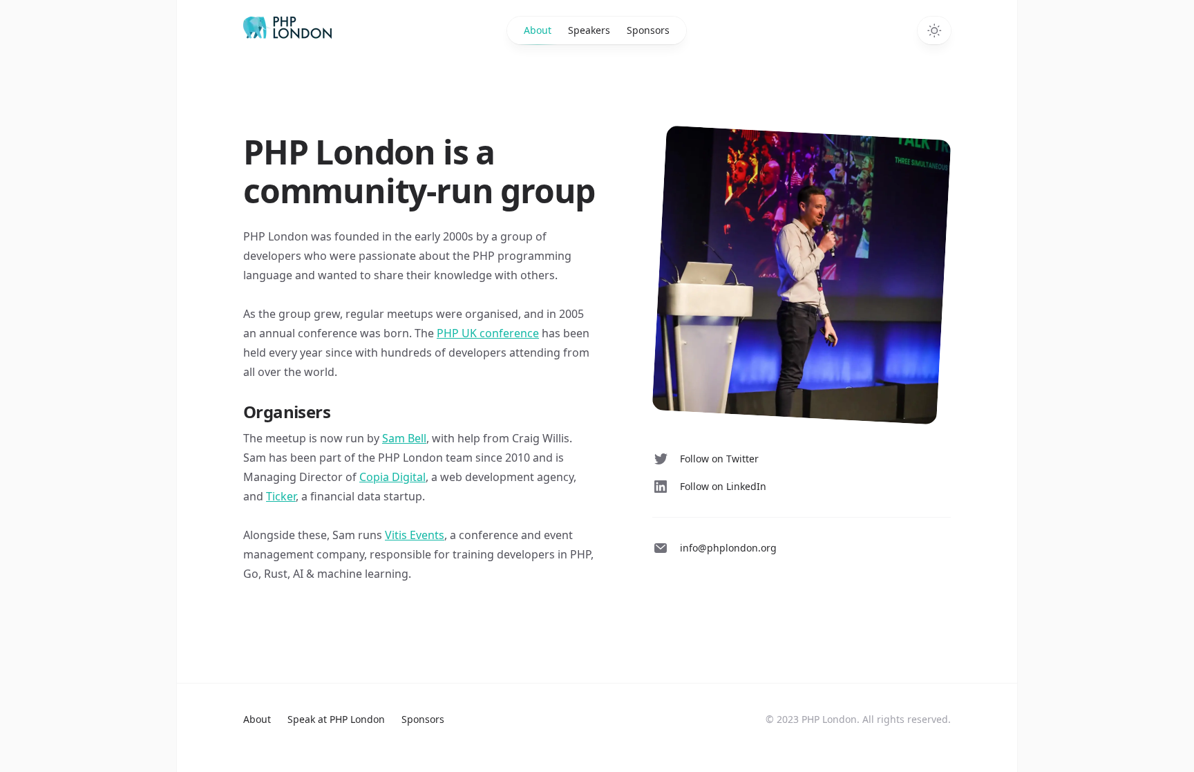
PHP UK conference (488, 333)
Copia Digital (392, 476)
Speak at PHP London (336, 719)
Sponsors (648, 30)
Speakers (589, 30)
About (537, 30)
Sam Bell (404, 438)
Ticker (281, 496)
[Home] (331, 28)
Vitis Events (414, 535)
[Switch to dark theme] (934, 30)
